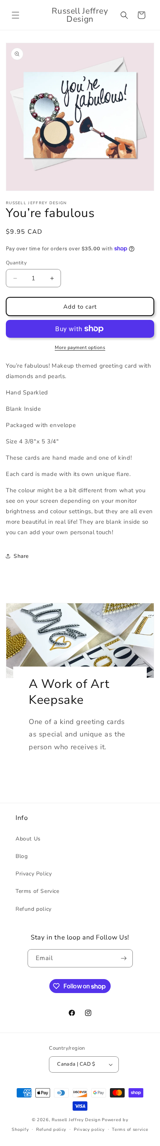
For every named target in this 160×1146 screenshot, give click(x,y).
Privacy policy (89, 1129)
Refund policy (34, 909)
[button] (15, 15)
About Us (28, 838)
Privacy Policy (34, 873)
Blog (22, 856)
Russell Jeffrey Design (76, 1120)
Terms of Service (37, 891)
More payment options (80, 347)
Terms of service (130, 1129)
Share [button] (21, 556)
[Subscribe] (123, 958)
